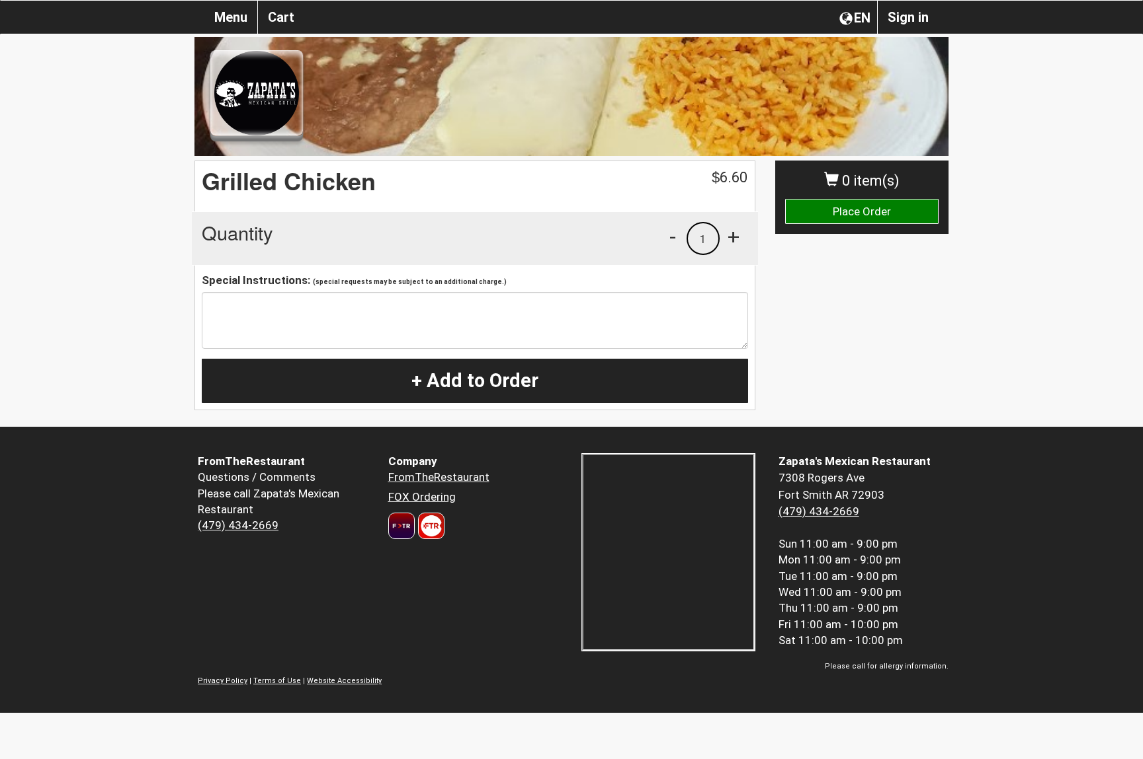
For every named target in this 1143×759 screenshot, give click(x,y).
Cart (281, 17)
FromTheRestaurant (438, 477)
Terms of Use (277, 680)
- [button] (672, 236)
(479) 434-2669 (238, 525)
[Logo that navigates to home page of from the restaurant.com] (401, 526)
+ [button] (734, 236)
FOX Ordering (422, 496)
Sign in (908, 17)
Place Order (862, 211)
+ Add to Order (474, 380)
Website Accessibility (344, 680)
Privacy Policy (222, 680)
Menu (230, 17)
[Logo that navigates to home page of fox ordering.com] (429, 526)
